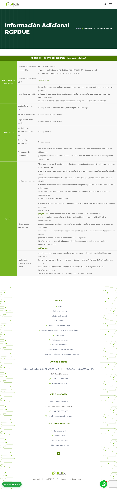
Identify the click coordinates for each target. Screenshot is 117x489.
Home (78, 28)
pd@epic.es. (43, 214)
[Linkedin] (58, 453)
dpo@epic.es (43, 80)
